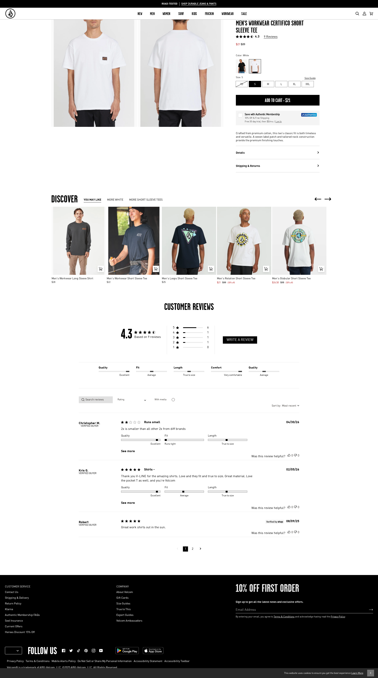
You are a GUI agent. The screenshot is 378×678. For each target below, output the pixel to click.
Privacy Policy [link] (15, 661)
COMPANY (122, 586)
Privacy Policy (338, 616)
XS (241, 84)
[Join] (368, 609)
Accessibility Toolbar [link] (177, 661)
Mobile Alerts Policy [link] (64, 661)
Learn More (357, 672)
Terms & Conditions (284, 616)
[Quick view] (101, 269)
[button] (191, 328)
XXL (308, 84)
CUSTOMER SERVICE (17, 586)
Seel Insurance (14, 620)
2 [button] (192, 549)
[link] (63, 650)
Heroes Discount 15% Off (20, 632)
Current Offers (13, 626)
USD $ (12, 650)
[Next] (328, 199)
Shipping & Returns (248, 165)
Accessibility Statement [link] (148, 661)
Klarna (9, 609)
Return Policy (13, 603)
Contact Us (11, 592)
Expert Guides (124, 614)
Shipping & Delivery (17, 597)
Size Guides (123, 603)
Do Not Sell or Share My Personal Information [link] (105, 661)
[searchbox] (96, 399)
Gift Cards (122, 597)
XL (294, 84)
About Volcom (124, 592)
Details (240, 152)
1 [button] (185, 549)
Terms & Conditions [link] (38, 661)
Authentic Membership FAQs (22, 614)
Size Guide (310, 78)
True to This (123, 609)
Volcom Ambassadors (129, 620)
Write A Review (240, 340)
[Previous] (318, 199)
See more (128, 451)
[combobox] (132, 399)
